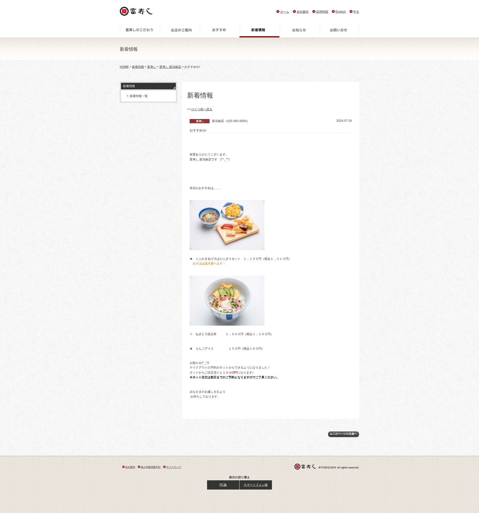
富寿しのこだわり (140, 31)
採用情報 (322, 11)
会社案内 (303, 11)
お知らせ (299, 31)
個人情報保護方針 (151, 467)
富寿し (151, 67)
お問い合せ (339, 31)
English (341, 11)
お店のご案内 (180, 31)
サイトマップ (173, 467)
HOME (124, 67)
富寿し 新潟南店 (170, 67)
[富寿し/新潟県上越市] (136, 12)
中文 (356, 11)
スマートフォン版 (256, 485)
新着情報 (259, 31)
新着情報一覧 (139, 96)
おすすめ (220, 31)
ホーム (284, 11)
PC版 (223, 485)
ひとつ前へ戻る (201, 109)
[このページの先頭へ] (343, 436)
